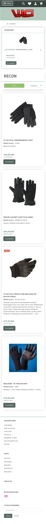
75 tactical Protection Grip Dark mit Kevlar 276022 (20, 295)
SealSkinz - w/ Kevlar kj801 (15, 383)
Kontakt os (7, 434)
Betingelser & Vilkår (10, 438)
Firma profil (7, 431)
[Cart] (41, 3)
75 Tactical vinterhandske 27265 (19, 49)
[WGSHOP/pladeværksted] (23, 13)
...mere (35, 314)
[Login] (35, 3)
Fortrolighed (8, 425)
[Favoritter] (29, 3)
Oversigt (6, 444)
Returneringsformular (11, 441)
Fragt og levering (9, 428)
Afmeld (16, 516)
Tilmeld (8, 516)
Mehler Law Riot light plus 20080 (18, 217)
